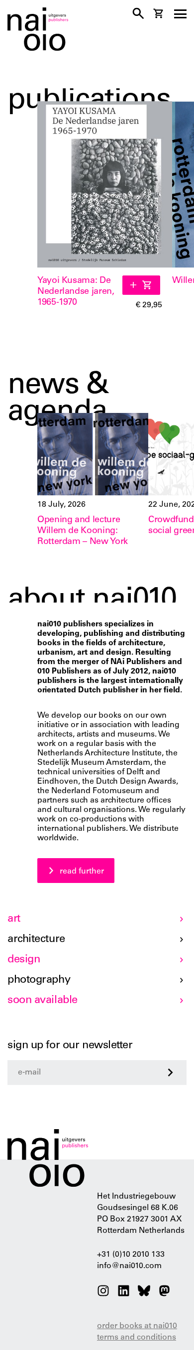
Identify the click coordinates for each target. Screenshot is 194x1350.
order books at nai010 (137, 1326)
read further (82, 872)
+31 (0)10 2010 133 (131, 1255)
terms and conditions (136, 1338)
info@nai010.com (129, 1266)
